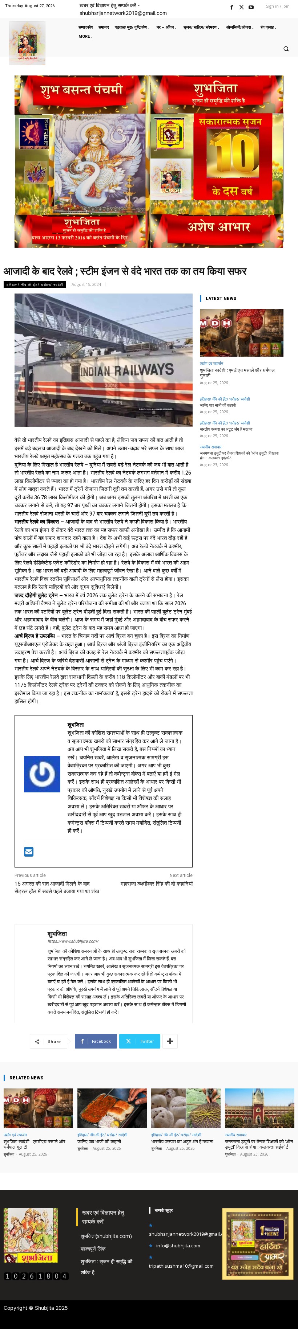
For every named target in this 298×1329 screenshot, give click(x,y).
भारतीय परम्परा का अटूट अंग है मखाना (226, 429)
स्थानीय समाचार (211, 447)
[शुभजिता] (31, 973)
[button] (286, 48)
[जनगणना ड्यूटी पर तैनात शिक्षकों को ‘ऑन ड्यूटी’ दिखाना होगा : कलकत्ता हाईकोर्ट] (259, 1108)
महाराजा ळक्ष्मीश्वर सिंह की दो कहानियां (157, 884)
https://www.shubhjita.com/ (73, 941)
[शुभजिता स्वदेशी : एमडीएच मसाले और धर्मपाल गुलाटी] (241, 333)
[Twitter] (241, 6)
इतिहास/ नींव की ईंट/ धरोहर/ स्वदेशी (35, 284)
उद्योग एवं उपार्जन (211, 363)
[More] (170, 1041)
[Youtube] (251, 6)
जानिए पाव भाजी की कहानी (217, 405)
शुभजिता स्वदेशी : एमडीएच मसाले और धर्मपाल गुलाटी (237, 373)
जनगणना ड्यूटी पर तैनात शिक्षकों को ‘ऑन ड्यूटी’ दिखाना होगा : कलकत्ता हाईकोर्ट (259, 1144)
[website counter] (36, 1278)
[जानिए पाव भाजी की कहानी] (112, 1108)
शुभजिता (57, 934)
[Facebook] (232, 6)
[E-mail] (28, 854)
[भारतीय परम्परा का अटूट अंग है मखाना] (186, 1108)
